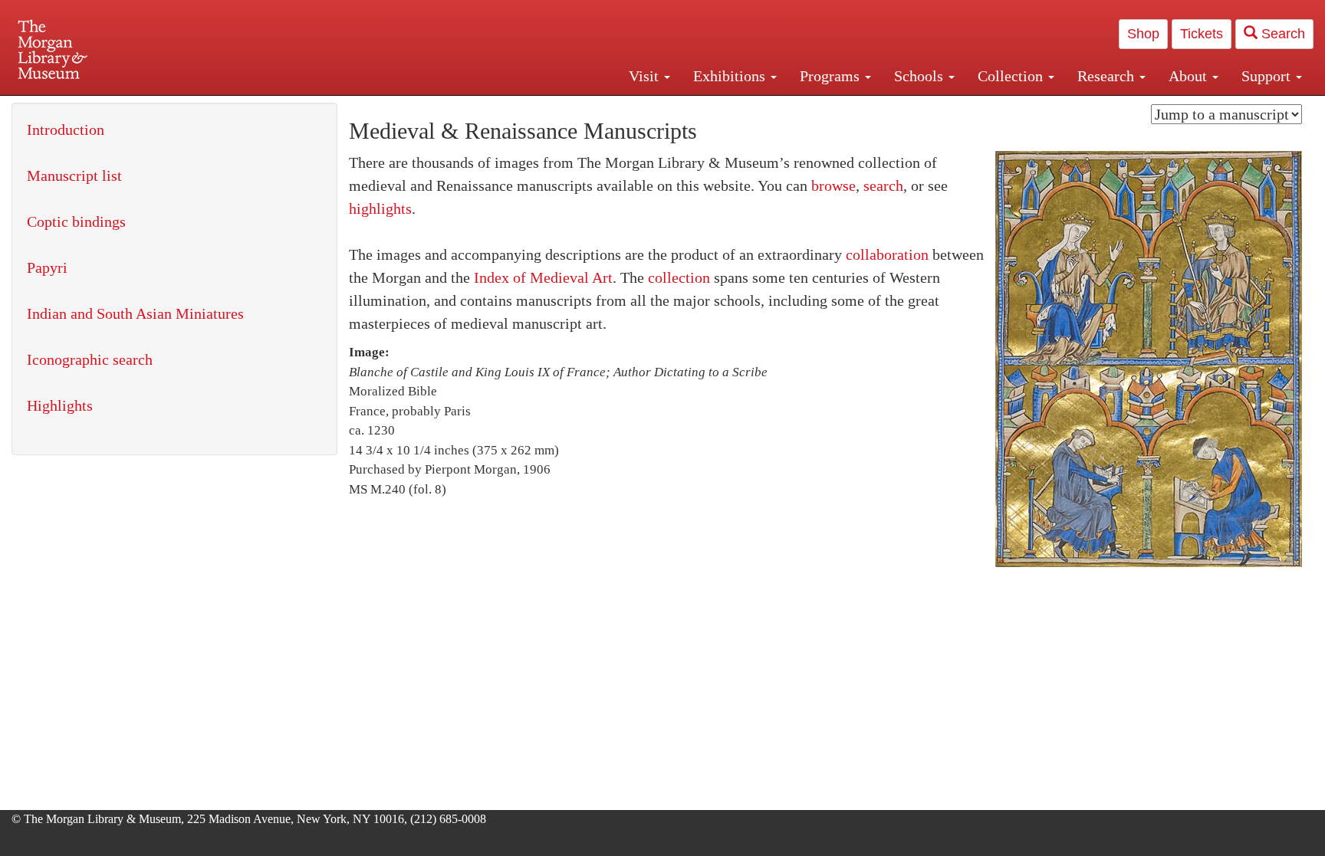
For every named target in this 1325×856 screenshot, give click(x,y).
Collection (1012, 75)
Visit (645, 75)
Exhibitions (731, 75)
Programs (831, 75)
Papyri (47, 267)
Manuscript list (74, 175)
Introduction (65, 129)
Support (1267, 75)
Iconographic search (90, 359)
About (1190, 75)
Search (1281, 33)
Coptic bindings (76, 221)
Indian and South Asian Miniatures (135, 313)
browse (833, 185)
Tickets (1201, 33)
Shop (1143, 33)
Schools (920, 75)
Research (1107, 75)
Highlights (60, 405)
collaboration (887, 254)
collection (679, 277)
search (883, 185)
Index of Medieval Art (543, 277)
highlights (380, 208)
